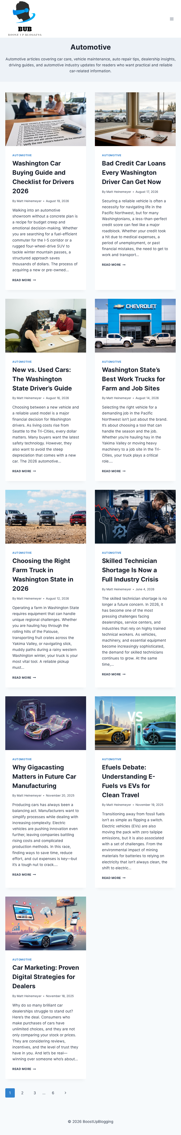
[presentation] (45, 119)
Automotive (22, 155)
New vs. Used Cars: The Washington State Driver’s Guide (42, 379)
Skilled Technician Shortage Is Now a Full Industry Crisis (130, 570)
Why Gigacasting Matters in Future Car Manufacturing (44, 776)
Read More (24, 280)
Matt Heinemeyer (29, 201)
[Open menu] (172, 18)
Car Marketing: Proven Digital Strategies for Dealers (45, 977)
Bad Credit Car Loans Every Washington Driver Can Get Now (134, 173)
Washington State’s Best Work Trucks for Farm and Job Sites (133, 379)
